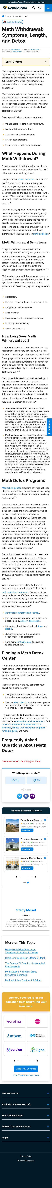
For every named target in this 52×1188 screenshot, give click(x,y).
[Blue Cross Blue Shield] (37, 1036)
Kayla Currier (34, 49)
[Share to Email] (32, 796)
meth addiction (40, 234)
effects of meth (26, 179)
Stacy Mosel (15, 49)
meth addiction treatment (15, 592)
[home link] (3, 16)
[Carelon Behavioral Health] (14, 1050)
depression (34, 621)
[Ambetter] (37, 1022)
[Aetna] (14, 1022)
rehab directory (21, 702)
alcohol (8, 628)
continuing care (23, 642)
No (38, 780)
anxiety (24, 621)
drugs (8, 16)
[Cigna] (37, 1050)
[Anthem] (14, 1036)
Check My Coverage (26, 1068)
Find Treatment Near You (26, 1075)
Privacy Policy (26, 1156)
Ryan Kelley (17, 51)
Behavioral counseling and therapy (22, 612)
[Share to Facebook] (26, 796)
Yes (17, 780)
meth (15, 16)
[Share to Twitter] (19, 796)
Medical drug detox (11, 488)
